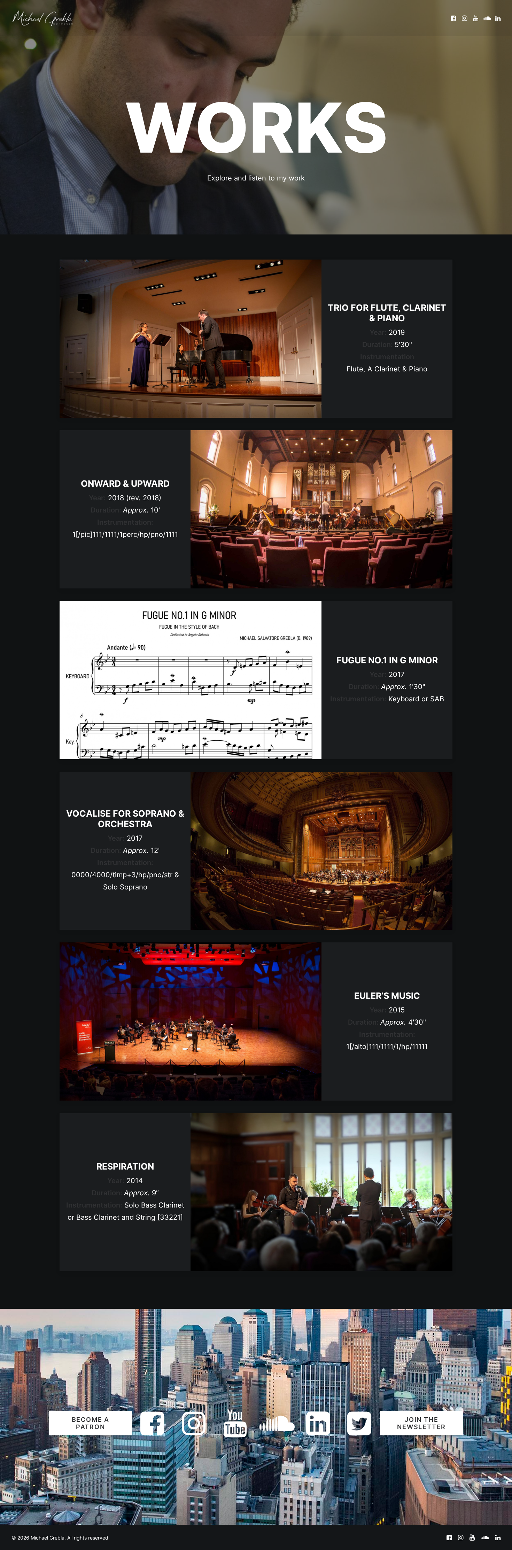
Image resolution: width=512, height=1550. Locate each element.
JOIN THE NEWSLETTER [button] (421, 1423)
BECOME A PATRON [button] (91, 1423)
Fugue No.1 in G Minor (387, 660)
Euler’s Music (387, 995)
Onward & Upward (125, 483)
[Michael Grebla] (42, 18)
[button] (454, 18)
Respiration (125, 1166)
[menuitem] (454, 18)
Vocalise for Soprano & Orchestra (125, 818)
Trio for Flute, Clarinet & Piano (387, 312)
